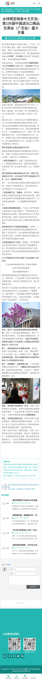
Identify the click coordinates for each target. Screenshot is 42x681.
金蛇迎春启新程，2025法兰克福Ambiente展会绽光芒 (25, 546)
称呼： (12, 569)
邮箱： (12, 573)
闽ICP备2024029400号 (21, 671)
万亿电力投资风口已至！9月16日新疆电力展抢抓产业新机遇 (25, 531)
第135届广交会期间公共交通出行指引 (21, 489)
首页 (2, 9)
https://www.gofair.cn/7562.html (25, 476)
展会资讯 (9, 9)
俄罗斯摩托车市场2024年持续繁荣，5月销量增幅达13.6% (25, 501)
